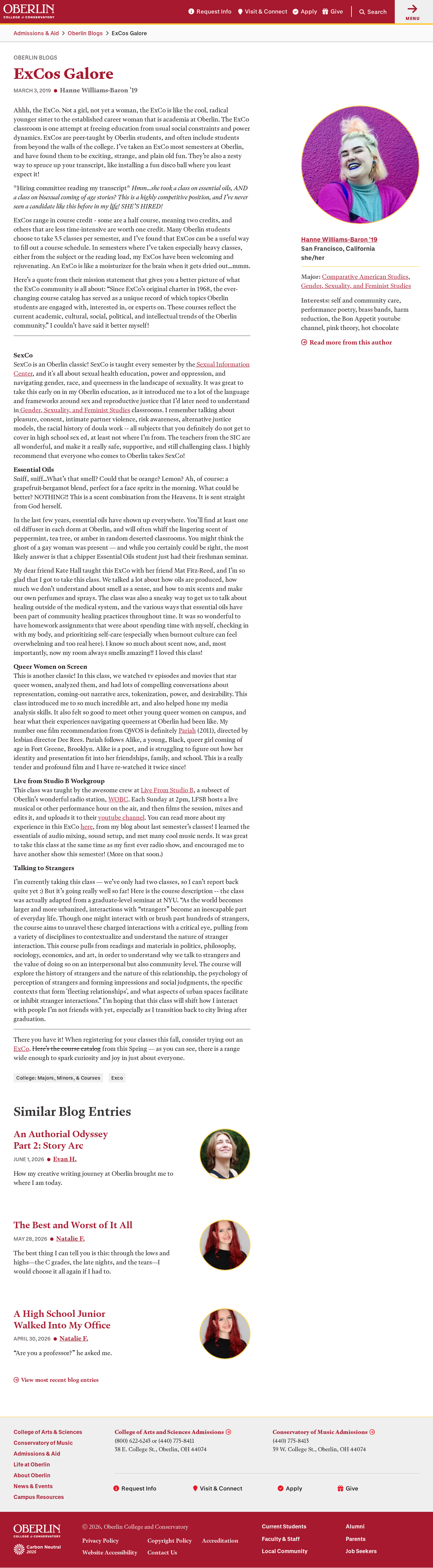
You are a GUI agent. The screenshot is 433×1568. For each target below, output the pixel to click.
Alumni (355, 1526)
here (87, 827)
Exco (117, 1078)
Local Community (284, 1551)
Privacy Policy (100, 1540)
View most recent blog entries (59, 1379)
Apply (309, 11)
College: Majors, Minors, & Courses (58, 1078)
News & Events (33, 1486)
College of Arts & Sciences (48, 1432)
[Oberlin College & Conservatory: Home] (28, 11)
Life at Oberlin (32, 1464)
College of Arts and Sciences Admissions (169, 1432)
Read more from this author (351, 342)
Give (337, 11)
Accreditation (220, 1540)
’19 (339, 239)
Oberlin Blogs (85, 33)
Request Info (214, 11)
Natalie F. (70, 1238)
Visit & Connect (266, 11)
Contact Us (162, 1552)
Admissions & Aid (36, 33)
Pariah (187, 730)
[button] (369, 11)
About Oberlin (32, 1475)
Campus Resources (39, 1497)
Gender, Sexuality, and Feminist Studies (74, 410)
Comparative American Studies (365, 277)
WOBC (118, 799)
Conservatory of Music (43, 1442)
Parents (356, 1539)
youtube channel (121, 817)
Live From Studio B (167, 790)
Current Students (284, 1526)
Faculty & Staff (281, 1539)
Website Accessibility (109, 1552)
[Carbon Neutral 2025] (37, 1550)
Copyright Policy (169, 1540)
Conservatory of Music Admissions (320, 1432)
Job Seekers (361, 1551)
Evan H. (65, 1159)
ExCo (21, 1049)
